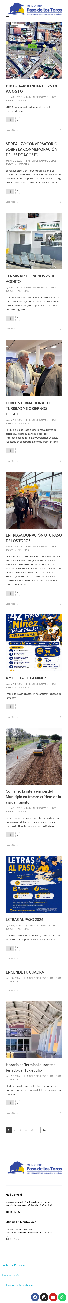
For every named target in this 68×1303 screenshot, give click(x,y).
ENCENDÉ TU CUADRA (25, 972)
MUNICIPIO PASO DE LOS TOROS (44, 978)
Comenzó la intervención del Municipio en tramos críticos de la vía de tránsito (33, 796)
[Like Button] (10, 119)
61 (32, 1130)
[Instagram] (44, 1297)
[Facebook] (35, 1297)
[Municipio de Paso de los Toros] (34, 8)
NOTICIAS (23, 100)
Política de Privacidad (14, 1264)
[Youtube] (53, 1297)
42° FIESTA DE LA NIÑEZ (26, 678)
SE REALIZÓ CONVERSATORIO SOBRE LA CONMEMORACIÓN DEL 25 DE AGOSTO (31, 149)
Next (37, 1130)
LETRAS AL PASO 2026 (24, 919)
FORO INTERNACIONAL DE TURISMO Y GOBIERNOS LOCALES (29, 408)
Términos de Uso (11, 1274)
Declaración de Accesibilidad (18, 1284)
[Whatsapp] (62, 1297)
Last (45, 1130)
